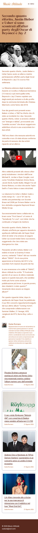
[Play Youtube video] (19, 158)
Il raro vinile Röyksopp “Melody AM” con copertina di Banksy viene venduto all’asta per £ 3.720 (18, 418)
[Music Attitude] (12, 4)
